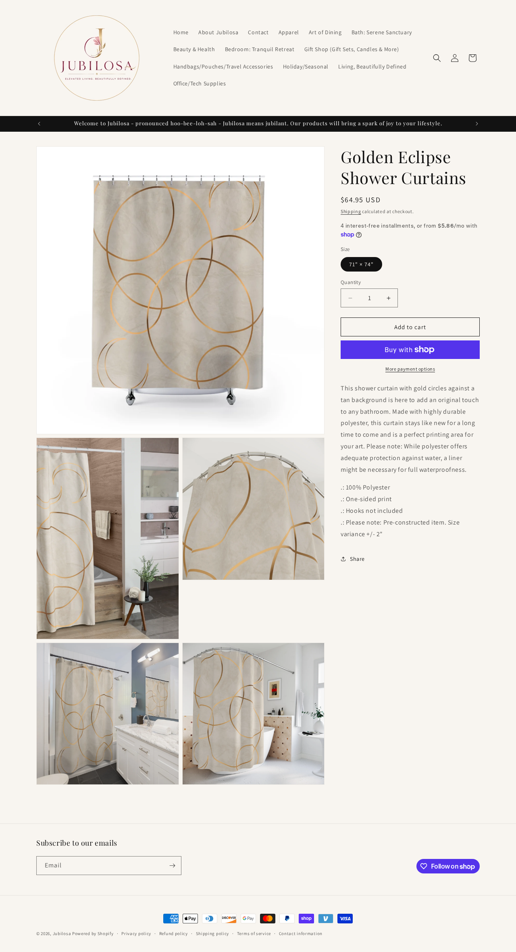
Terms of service (254, 933)
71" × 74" (361, 264)
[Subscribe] (172, 865)
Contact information (300, 933)
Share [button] (357, 558)
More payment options (410, 369)
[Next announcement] (477, 123)
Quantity (351, 282)
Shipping (351, 211)
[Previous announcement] (39, 123)
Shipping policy (212, 933)
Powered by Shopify (93, 933)
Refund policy (173, 933)
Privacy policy (136, 933)
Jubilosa (62, 933)
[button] (437, 58)
